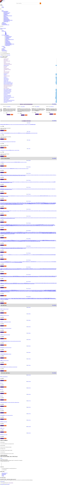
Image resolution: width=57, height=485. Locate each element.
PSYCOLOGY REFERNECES (7, 95)
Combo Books (4, 23)
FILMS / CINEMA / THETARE (7, 89)
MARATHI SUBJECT (7, 19)
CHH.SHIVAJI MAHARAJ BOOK (5, 34)
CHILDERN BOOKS (6, 68)
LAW (4, 70)
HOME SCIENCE (6, 18)
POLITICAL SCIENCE (7, 12)
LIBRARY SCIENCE (6, 99)
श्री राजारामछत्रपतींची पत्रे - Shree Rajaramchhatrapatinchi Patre (6, 415)
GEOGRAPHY (6, 17)
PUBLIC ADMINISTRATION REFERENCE (9, 100)
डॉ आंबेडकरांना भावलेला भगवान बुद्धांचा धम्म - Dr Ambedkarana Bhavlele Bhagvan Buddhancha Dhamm (9, 402)
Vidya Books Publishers (5, 11)
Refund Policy (4, 474)
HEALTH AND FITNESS (7, 98)
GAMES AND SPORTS (5, 32)
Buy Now (9, 114)
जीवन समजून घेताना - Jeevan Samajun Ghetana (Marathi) (5, 328)
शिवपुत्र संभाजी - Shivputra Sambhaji (3, 434)
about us (3, 48)
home (2, 10)
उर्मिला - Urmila (1, 389)
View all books (54, 120)
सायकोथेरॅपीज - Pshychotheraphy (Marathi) (4, 360)
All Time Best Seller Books (5, 24)
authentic (3, 46)
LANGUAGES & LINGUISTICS (8, 64)
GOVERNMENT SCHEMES (7, 69)
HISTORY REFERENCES (7, 93)
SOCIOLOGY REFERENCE (7, 92)
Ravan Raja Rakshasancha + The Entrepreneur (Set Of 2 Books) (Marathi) (7, 141)
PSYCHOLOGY (7, 41)
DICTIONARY (5, 66)
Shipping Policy (4, 473)
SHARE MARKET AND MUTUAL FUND (9, 97)
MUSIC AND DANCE (5, 33)
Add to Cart (5, 114)
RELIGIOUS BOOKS (8, 44)
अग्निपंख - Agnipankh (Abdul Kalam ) (4, 376)
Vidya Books (3, 31)
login (2, 6)
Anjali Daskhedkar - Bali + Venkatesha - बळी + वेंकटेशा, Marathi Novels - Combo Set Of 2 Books (9, 150)
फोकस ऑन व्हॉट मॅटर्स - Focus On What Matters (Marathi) (5, 347)
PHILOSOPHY (5, 102)
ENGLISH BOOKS (6, 13)
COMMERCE (6, 14)
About (3, 475)
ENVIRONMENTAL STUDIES (8, 20)
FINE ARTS (5, 67)
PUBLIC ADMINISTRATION (8, 15)
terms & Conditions (4, 50)
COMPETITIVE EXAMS (7, 63)
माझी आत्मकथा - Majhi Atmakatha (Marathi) (4, 315)
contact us (3, 49)
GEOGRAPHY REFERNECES (7, 90)
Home (3, 30)
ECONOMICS (7, 35)
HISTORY (5, 16)
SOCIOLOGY (7, 38)
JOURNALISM (6, 21)
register (3, 7)
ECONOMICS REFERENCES (7, 96)
